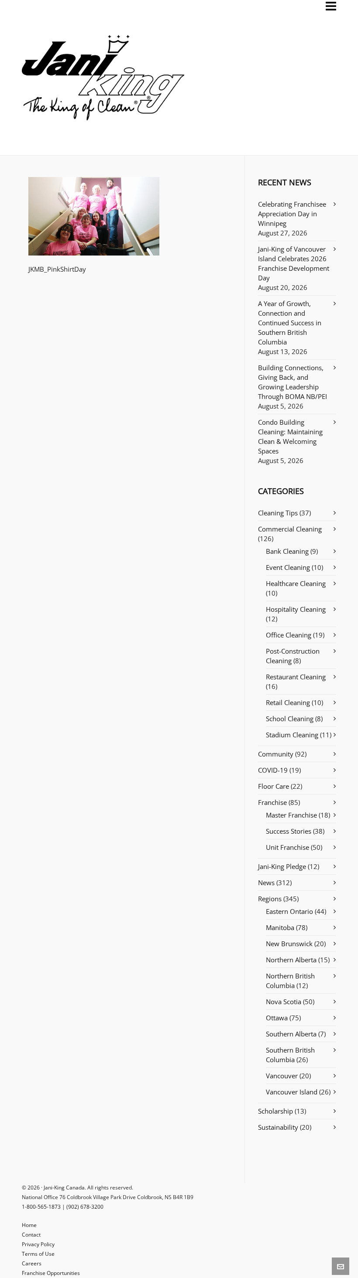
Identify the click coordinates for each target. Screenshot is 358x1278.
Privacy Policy (38, 1244)
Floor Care (273, 786)
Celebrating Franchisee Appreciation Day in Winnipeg (292, 214)
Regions (270, 898)
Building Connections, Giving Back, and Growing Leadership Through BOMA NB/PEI (292, 382)
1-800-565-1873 (41, 1206)
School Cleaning (289, 718)
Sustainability (278, 1127)
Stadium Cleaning (292, 734)
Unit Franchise (287, 847)
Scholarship (275, 1111)
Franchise (272, 802)
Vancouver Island (291, 1091)
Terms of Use (38, 1254)
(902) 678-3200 (84, 1206)
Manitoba (280, 927)
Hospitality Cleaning (296, 609)
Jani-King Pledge (282, 866)
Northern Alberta (291, 959)
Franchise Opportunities (51, 1273)
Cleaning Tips (278, 512)
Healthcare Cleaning (296, 583)
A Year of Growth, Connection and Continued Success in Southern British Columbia (289, 322)
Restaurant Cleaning (296, 676)
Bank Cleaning (287, 551)
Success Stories (288, 831)
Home (29, 1225)
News (266, 882)
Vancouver (282, 1075)
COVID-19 (273, 770)
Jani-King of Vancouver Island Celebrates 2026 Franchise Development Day (293, 263)
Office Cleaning (288, 634)
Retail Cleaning (288, 702)
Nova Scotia (283, 1001)
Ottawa (277, 1017)
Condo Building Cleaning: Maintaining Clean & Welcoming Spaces (290, 436)
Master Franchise (291, 815)
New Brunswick (289, 943)
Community (275, 754)
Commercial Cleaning (290, 529)
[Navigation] (331, 6)
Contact (31, 1234)
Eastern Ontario (289, 911)
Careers (31, 1263)
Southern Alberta (291, 1033)
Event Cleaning (288, 567)
